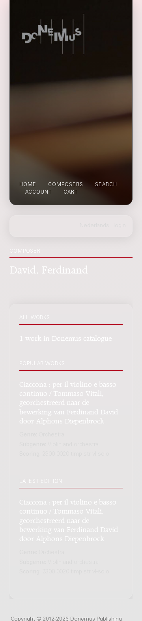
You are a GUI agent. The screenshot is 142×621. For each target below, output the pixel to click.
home (27, 185)
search (106, 185)
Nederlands (94, 226)
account (38, 192)
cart (71, 192)
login (120, 226)
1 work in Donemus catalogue (65, 337)
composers (65, 185)
